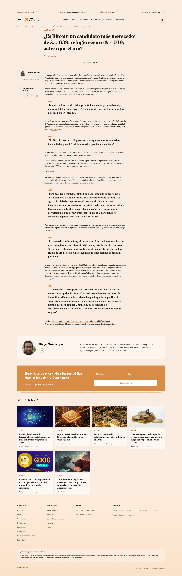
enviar (54, 129)
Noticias (66, 20)
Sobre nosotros (52, 510)
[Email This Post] (37, 96)
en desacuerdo (73, 81)
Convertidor (95, 20)
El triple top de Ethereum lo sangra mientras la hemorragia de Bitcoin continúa (84, 324)
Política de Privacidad (84, 515)
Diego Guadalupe (34, 73)
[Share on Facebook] (23, 96)
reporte (61, 161)
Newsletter (119, 20)
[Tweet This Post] (27, 96)
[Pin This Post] (32, 96)
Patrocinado (21, 540)
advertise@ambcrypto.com (124, 515)
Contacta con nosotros (55, 519)
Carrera (49, 527)
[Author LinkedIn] (42, 350)
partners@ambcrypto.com (124, 510)
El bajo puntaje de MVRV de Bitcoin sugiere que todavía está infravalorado (80, 321)
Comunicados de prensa (26, 536)
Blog (74, 20)
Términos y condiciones (85, 510)
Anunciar (50, 515)
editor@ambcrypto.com (149, 510)
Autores (50, 523)
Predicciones (83, 20)
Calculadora (107, 20)
